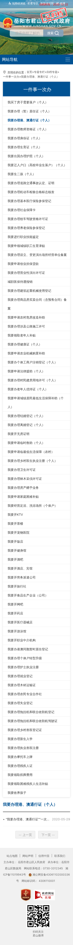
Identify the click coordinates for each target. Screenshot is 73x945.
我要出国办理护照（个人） (26, 156)
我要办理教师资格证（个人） (28, 129)
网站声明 (28, 855)
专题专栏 (39, 72)
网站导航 (10, 59)
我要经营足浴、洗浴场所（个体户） (32, 506)
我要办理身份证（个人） (25, 138)
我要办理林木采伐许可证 (25, 479)
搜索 (50, 33)
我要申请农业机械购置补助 (26, 353)
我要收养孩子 (17, 793)
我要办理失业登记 (20, 703)
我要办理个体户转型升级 (25, 658)
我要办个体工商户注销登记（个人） (32, 362)
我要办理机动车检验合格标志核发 (31, 192)
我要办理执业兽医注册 (23, 748)
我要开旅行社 (17, 586)
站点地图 (12, 855)
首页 (29, 72)
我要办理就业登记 (20, 676)
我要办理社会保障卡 (22, 210)
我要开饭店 (15, 541)
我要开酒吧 (15, 559)
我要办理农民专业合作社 (25, 694)
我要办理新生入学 (20, 739)
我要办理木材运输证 (22, 685)
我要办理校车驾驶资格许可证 (28, 219)
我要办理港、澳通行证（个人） (40, 76)
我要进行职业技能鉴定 (23, 237)
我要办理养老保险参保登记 (26, 228)
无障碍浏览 (18, 3)
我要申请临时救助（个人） (26, 443)
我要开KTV (15, 514)
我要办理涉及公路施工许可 (26, 326)
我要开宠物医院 (18, 532)
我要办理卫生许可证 (22, 470)
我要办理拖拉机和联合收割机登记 (31, 712)
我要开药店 (15, 613)
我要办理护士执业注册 (23, 667)
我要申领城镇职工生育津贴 (26, 246)
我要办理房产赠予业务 (23, 488)
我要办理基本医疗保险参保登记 (29, 201)
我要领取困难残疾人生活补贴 (28, 784)
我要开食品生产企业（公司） (28, 595)
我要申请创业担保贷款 (23, 264)
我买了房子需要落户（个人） (28, 102)
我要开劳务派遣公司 (22, 577)
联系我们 (59, 855)
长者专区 (32, 3)
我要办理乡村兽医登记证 (25, 730)
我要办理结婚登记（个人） (26, 416)
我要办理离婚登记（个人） (26, 425)
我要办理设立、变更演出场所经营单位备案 (37, 255)
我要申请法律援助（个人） (26, 371)
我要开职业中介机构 (22, 640)
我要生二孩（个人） (22, 174)
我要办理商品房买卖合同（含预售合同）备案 (37, 304)
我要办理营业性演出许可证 (26, 273)
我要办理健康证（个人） (25, 344)
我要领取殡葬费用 (20, 775)
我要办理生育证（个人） (25, 147)
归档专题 (52, 72)
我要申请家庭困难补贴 (23, 497)
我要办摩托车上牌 (20, 757)
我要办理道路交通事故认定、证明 (31, 183)
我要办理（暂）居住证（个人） (29, 111)
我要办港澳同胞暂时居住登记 (28, 649)
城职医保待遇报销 (20, 282)
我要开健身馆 (17, 550)
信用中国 (44, 855)
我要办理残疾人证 (20, 766)
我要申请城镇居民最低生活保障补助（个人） (36, 402)
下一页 (48, 835)
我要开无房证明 (18, 434)
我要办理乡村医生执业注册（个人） (32, 461)
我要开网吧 (15, 604)
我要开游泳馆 (17, 631)
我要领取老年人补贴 (22, 335)
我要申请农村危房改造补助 (26, 317)
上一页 (25, 835)
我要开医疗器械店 (20, 622)
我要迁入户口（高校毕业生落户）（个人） (37, 165)
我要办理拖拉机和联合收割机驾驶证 (32, 721)
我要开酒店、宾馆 (20, 568)
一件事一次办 (11, 76)
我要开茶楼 (15, 523)
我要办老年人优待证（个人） (28, 389)
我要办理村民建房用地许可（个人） (32, 380)
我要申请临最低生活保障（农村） (31, 452)
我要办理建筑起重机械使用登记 (29, 291)
